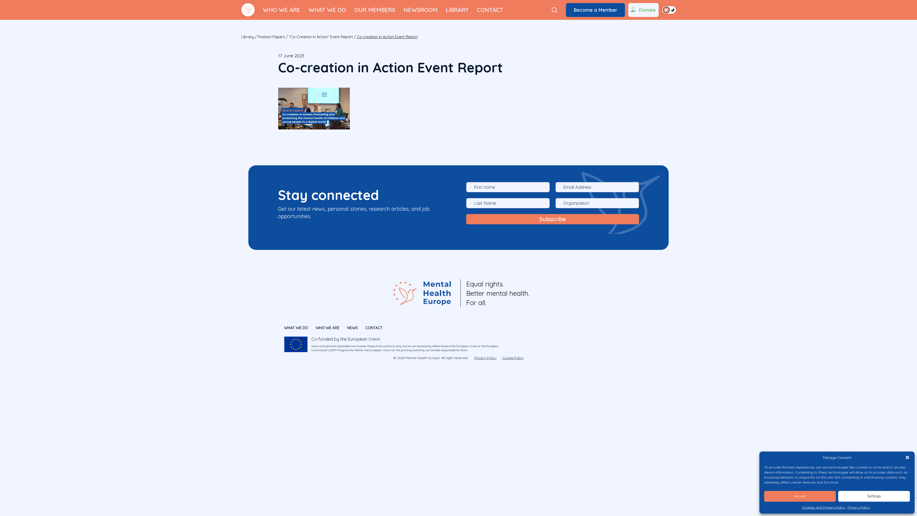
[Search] (554, 10)
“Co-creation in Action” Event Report (321, 36)
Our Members (374, 9)
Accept (800, 496)
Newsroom (420, 9)
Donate (647, 10)
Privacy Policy (859, 507)
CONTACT (374, 327)
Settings (874, 496)
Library (457, 9)
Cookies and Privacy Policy (823, 507)
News (352, 327)
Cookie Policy (513, 358)
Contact (490, 9)
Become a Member (595, 10)
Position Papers (271, 36)
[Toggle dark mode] (669, 9)
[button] (907, 457)
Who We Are (281, 9)
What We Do (327, 9)
